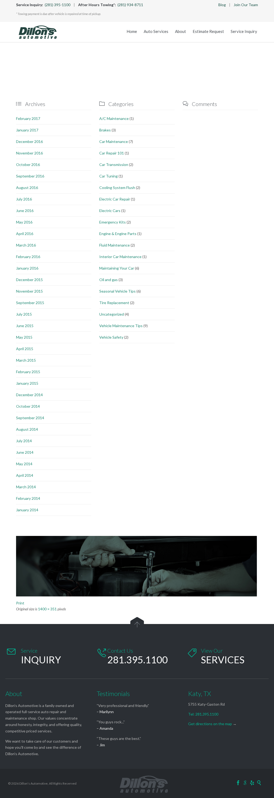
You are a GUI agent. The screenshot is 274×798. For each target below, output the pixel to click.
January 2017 (27, 130)
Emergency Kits (112, 222)
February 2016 (28, 256)
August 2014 (27, 429)
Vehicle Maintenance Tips (121, 325)
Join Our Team (246, 4)
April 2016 (24, 233)
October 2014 (28, 406)
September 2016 (30, 176)
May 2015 (24, 337)
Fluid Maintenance (114, 245)
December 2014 (29, 394)
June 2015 (24, 325)
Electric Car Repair (114, 199)
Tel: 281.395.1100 (203, 714)
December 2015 (29, 279)
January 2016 (27, 268)
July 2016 (24, 199)
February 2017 (28, 118)
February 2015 (28, 371)
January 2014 (27, 510)
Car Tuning (108, 176)
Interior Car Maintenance (120, 256)
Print (20, 603)
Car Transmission (113, 164)
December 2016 (29, 141)
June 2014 (24, 452)
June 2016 (24, 210)
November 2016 (29, 153)
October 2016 (28, 164)
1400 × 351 (47, 609)
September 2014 (30, 417)
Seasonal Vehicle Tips (117, 291)
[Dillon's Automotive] (37, 32)
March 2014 (26, 487)
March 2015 (26, 360)
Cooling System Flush (117, 187)
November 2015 (29, 291)
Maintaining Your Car (116, 268)
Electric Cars (109, 210)
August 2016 (27, 187)
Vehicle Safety (111, 337)
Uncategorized (111, 314)
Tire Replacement (114, 302)
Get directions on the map (210, 723)
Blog (222, 4)
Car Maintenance (113, 141)
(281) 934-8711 (130, 4)
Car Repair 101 (111, 153)
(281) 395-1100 (57, 4)
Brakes (105, 130)
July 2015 (24, 314)
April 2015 (24, 348)
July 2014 (24, 440)
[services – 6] (137, 566)
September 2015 (30, 302)
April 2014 (24, 475)
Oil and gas (108, 279)
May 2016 (24, 222)
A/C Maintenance (114, 118)
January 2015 (27, 383)
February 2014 (28, 498)
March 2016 (26, 245)
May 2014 (24, 464)
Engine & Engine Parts (117, 233)
